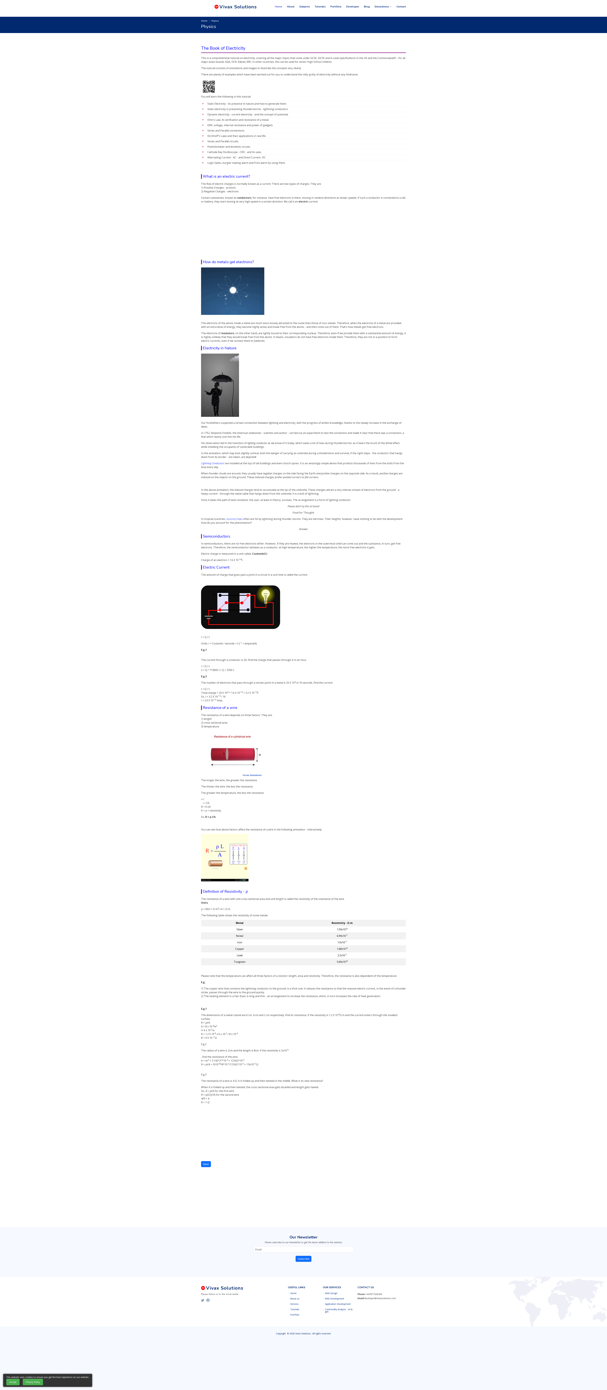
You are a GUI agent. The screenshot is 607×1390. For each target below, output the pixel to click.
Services (294, 1304)
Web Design (331, 1293)
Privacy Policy (33, 1382)
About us (294, 1299)
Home (278, 6)
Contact (401, 6)
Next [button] (206, 1164)
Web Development (334, 1299)
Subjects (304, 6)
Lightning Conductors (213, 463)
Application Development (338, 1304)
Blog (367, 6)
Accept (12, 1382)
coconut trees (234, 519)
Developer (352, 6)
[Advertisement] (303, 234)
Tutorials (320, 6)
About (290, 6)
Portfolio (335, 6)
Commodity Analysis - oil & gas (339, 1310)
